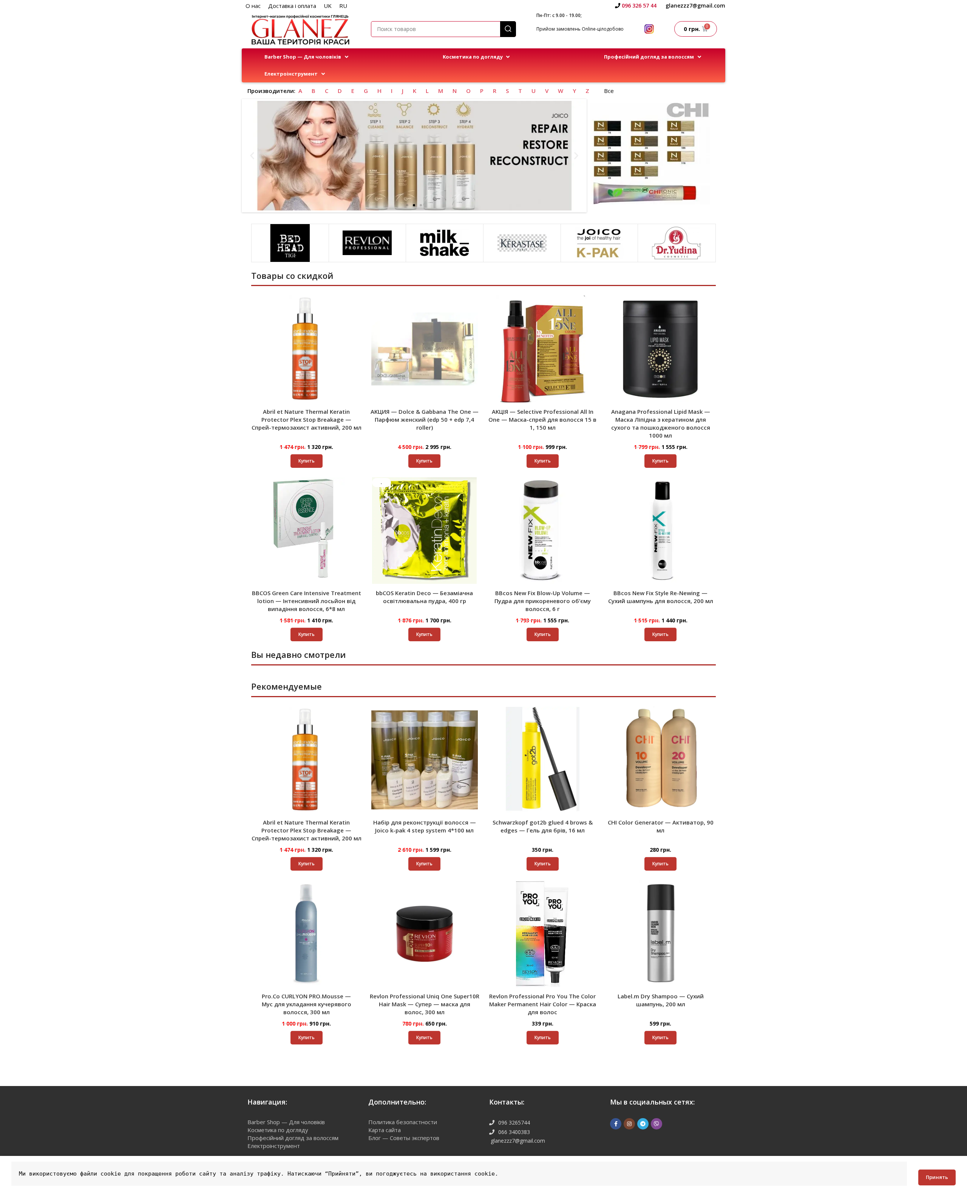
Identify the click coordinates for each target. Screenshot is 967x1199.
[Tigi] (290, 243)
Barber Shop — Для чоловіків (286, 1122)
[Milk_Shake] (444, 243)
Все (609, 90)
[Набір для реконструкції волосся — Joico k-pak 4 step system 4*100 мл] (424, 760)
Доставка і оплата (292, 5)
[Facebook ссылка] (615, 1123)
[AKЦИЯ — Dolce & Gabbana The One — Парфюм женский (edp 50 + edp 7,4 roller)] (424, 349)
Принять (937, 1177)
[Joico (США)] (599, 243)
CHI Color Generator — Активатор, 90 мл (661, 826)
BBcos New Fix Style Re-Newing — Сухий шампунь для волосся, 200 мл (660, 597)
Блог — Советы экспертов (403, 1138)
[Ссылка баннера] (650, 154)
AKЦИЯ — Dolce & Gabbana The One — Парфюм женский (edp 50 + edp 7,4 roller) (425, 419)
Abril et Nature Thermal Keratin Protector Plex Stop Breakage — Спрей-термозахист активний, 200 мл (306, 419)
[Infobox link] (636, 5)
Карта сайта (384, 1130)
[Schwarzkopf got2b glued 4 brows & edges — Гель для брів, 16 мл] (542, 760)
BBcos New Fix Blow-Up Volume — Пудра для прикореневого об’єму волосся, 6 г (542, 601)
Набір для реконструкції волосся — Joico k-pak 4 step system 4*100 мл (424, 826)
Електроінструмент (273, 1145)
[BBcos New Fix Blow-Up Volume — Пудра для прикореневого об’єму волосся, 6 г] (542, 530)
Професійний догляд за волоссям (292, 1138)
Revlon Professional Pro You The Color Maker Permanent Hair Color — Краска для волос (542, 1004)
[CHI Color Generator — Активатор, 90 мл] (661, 760)
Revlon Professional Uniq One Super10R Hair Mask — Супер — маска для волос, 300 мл (424, 1004)
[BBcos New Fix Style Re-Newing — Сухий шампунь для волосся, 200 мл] (661, 530)
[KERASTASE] (522, 243)
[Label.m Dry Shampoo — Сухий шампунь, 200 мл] (661, 933)
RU (343, 5)
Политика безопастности (402, 1122)
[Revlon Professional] (367, 243)
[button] (307, 56)
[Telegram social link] (643, 1123)
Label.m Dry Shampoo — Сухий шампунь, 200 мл (661, 1000)
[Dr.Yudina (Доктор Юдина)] (676, 243)
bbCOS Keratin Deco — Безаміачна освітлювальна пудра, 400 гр (424, 597)
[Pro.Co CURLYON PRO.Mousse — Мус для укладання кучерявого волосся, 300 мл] (306, 933)
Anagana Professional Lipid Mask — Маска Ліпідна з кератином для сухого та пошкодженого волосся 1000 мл (660, 423)
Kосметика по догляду (277, 1130)
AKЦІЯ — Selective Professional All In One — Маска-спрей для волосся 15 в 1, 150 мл (542, 419)
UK (328, 5)
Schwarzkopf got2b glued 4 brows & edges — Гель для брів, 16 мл (543, 826)
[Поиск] (508, 29)
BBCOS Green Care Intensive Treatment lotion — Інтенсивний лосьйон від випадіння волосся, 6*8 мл (306, 601)
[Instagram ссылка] (629, 1123)
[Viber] (656, 1123)
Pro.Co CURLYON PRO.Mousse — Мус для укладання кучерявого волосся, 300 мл (306, 1004)
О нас (253, 5)
